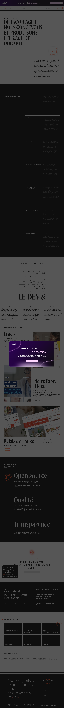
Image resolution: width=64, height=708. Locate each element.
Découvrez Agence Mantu (32, 361)
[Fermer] (52, 344)
